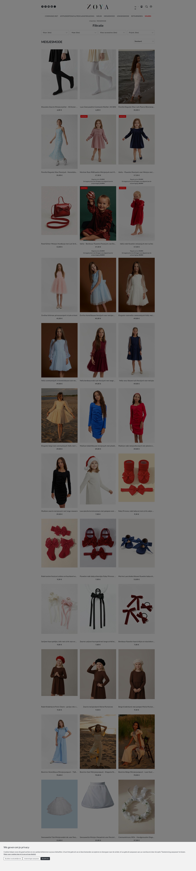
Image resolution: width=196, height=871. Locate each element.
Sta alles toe (45, 858)
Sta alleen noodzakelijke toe (13, 858)
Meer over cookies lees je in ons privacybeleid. (20, 854)
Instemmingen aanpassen (31, 858)
